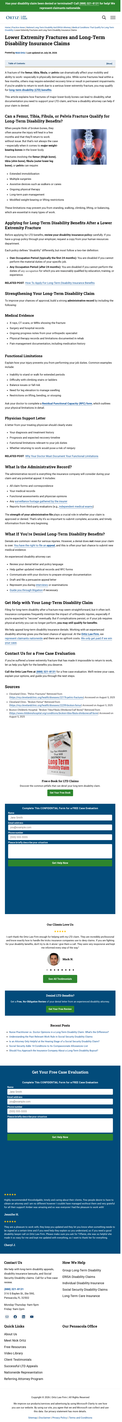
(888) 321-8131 (89, 3)
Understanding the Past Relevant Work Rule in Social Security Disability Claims (51, 1036)
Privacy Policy (59, 1417)
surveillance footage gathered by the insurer (41, 501)
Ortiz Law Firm (90, 634)
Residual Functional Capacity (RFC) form (67, 403)
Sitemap (32, 1417)
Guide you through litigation (26, 590)
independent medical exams (76, 506)
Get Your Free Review (60, 1009)
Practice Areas (18, 27)
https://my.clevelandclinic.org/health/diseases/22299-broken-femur (45, 705)
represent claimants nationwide (24, 638)
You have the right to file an (34, 545)
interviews (42, 584)
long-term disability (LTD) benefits (30, 90)
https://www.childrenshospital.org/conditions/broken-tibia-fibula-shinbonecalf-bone (54, 713)
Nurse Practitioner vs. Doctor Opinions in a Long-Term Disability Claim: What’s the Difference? (59, 1032)
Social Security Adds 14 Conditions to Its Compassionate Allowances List (48, 1046)
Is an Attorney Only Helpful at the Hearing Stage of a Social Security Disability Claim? (54, 1041)
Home (7, 27)
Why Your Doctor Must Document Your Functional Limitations (61, 456)
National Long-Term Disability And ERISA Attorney (48, 27)
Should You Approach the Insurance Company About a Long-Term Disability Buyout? (53, 1050)
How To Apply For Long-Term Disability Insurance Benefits (60, 282)
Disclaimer (44, 1417)
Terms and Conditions (80, 1417)
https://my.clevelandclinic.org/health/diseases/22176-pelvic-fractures (46, 697)
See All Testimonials (60, 978)
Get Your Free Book (60, 792)
